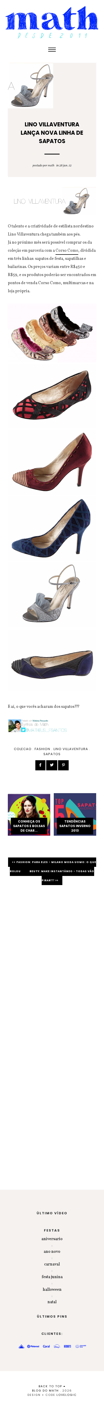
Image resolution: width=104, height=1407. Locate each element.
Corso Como (67, 250)
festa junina (52, 1277)
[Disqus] (52, 960)
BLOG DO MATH (45, 1391)
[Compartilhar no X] (52, 765)
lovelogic (67, 1395)
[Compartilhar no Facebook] (40, 765)
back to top (51, 1386)
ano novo (52, 1252)
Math (51, 165)
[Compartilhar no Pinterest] (63, 765)
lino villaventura (71, 749)
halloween (52, 1290)
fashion (42, 749)
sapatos (51, 754)
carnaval (52, 1264)
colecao (23, 749)
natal (52, 1302)
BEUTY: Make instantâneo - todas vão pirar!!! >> (62, 875)
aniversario (52, 1239)
